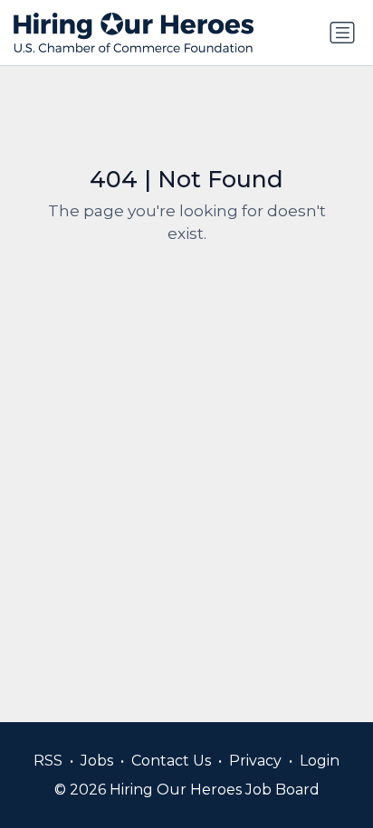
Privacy (255, 760)
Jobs (97, 760)
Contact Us (171, 760)
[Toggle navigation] (342, 32)
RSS (47, 760)
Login (320, 760)
